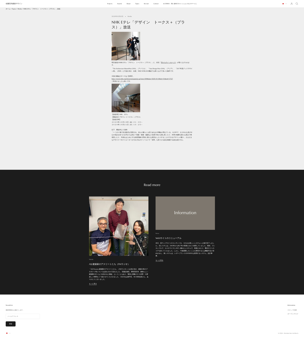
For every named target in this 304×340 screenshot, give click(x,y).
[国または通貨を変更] (284, 4)
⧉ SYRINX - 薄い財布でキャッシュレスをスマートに (180, 4)
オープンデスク (292, 314)
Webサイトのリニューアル (168, 238)
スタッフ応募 (292, 310)
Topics (137, 4)
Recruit (146, 4)
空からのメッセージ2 (168, 62)
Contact (156, 4)
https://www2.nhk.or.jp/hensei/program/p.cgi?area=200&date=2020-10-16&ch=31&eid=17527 (142, 79)
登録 (10, 324)
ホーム (8, 9)
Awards (119, 4)
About (128, 4)
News (157, 233)
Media (20, 9)
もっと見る (93, 284)
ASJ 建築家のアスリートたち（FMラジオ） (109, 264)
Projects (109, 4)
